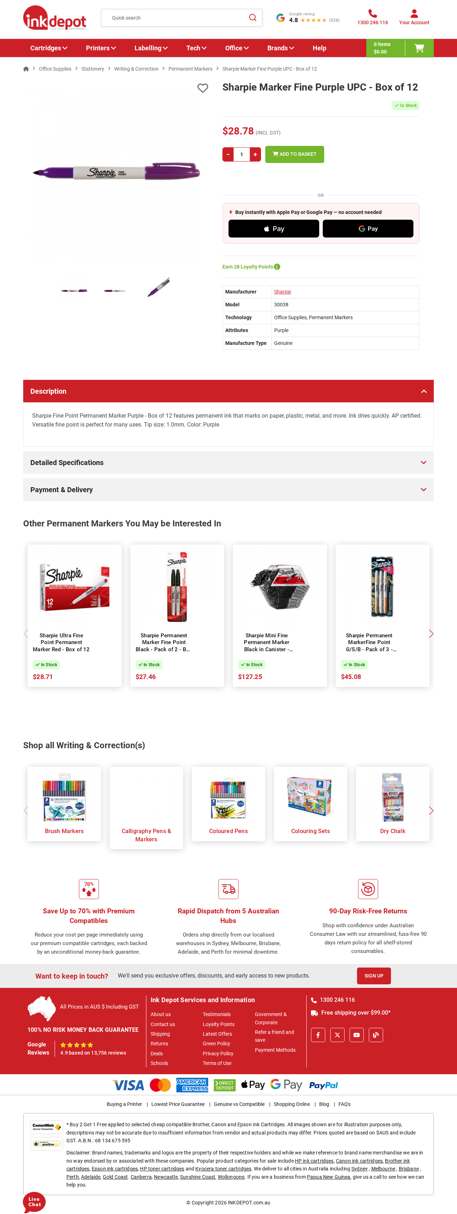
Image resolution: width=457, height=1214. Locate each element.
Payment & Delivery (61, 489)
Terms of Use (217, 1063)
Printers (98, 48)
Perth (72, 1177)
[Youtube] (356, 1035)
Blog (324, 1104)
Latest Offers (217, 1034)
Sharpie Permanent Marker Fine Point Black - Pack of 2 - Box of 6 (164, 646)
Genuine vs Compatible (239, 1104)
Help (319, 48)
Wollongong (231, 1177)
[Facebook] (318, 1035)
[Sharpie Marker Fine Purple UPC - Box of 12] (115, 172)
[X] (337, 1035)
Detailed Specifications (67, 462)
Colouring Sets (310, 831)
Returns (159, 1043)
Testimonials (217, 1014)
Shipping (160, 1034)
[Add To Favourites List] (115, 88)
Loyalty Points (219, 1024)
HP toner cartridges (162, 1169)
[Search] (252, 18)
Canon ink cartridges (359, 1161)
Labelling (148, 48)
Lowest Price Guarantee (178, 1104)
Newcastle (165, 1177)
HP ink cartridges (314, 1161)
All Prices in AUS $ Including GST (99, 1007)
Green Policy (216, 1043)
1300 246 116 (336, 999)
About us (161, 1014)
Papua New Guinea (329, 1177)
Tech (193, 48)
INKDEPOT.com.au (249, 1202)
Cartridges (45, 48)
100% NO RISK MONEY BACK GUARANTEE (83, 1029)
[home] (26, 69)
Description (48, 391)
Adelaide (90, 1177)
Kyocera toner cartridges (223, 1169)
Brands (277, 48)
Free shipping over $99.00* (355, 1012)
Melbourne (383, 1169)
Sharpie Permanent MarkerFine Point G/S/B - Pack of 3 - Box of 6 (369, 646)
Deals (157, 1053)
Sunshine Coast (197, 1177)
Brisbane (409, 1169)
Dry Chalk (392, 831)
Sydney (359, 1169)
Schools (159, 1063)
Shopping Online (292, 1104)
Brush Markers (64, 831)
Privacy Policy (218, 1053)
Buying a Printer (124, 1104)
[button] (431, 633)
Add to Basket (297, 154)
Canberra (141, 1177)
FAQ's (344, 1104)
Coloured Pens (228, 831)
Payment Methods (275, 1050)
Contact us (163, 1024)
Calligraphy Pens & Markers (146, 835)
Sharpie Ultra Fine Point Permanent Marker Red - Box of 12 (61, 642)
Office (233, 48)
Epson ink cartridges (115, 1169)
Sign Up (374, 976)
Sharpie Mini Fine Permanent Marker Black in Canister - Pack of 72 (266, 646)
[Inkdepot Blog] (376, 1035)
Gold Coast (115, 1177)
